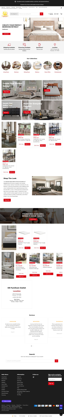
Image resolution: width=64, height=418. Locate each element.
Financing (13, 7)
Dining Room (4, 378)
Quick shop (21, 144)
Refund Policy (18, 7)
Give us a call (40, 49)
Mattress (3, 382)
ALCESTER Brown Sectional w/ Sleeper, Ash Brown (20, 269)
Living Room (4, 377)
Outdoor (3, 389)
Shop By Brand (5, 393)
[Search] (41, 13)
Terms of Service (32, 7)
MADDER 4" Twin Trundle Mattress (24, 243)
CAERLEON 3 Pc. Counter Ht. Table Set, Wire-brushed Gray (39, 141)
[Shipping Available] (9, 47)
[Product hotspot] (40, 189)
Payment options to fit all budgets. (24, 50)
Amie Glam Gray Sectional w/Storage (33, 268)
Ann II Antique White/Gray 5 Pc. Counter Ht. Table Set (24, 140)
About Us (3, 7)
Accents (3, 387)
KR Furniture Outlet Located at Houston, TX (9, 8)
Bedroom (3, 380)
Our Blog (20, 8)
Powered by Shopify (5, 410)
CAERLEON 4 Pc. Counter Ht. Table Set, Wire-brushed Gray (8, 167)
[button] (56, 14)
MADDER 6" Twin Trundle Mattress (39, 243)
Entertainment (5, 386)
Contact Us (8, 7)
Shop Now (7, 200)
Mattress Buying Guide (43, 7)
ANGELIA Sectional (47, 267)
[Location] (54, 47)
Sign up (51, 383)
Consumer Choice (5, 391)
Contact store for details (9, 49)
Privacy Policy (24, 7)
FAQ (37, 7)
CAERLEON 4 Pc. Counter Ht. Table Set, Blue (54, 140)
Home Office (4, 384)
